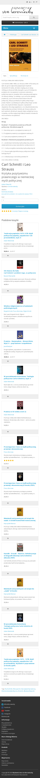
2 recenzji (14, 211)
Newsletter (5, 765)
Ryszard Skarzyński (9, 276)
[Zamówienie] (36, 2)
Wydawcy (4, 750)
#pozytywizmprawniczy (28, 689)
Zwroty (4, 742)
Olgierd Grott (27, 311)
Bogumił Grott (8, 311)
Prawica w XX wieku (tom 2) (15, 412)
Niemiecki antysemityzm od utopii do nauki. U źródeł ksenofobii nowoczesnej (19, 519)
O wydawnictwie (6, 725)
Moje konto (5, 761)
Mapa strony (5, 744)
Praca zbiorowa (18, 311)
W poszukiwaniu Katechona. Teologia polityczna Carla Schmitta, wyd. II (19, 377)
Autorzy (4, 752)
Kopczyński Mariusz (10, 523)
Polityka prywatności (8, 729)
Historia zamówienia (8, 763)
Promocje (4, 754)
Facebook (7, 707)
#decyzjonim (17, 689)
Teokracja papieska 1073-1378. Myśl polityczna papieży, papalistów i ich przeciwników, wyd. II (18, 235)
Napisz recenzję (23, 211)
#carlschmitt (8, 689)
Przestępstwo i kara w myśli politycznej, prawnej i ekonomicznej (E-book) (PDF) (20, 484)
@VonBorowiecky (9, 704)
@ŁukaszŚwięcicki (29, 691)
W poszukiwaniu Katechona (18, 626)
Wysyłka (4, 727)
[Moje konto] (30, 2)
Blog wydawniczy (7, 723)
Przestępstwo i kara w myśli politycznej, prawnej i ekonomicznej (20, 448)
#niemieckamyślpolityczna (9, 691)
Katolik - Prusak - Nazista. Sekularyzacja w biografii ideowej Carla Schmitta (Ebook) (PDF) (20, 555)
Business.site (5, 716)
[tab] (5, 76)
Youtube (7, 710)
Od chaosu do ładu (20, 272)
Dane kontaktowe (7, 740)
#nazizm (20, 691)
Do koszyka (20, 206)
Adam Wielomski (9, 241)
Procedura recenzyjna (8, 733)
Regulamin (5, 731)
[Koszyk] (33, 2)
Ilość (3, 197)
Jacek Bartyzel (8, 346)
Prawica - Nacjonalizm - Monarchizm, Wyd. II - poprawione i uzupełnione (18, 342)
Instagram (7, 714)
